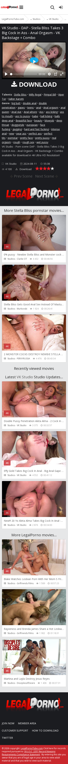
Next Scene (45, 176)
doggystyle (17, 125)
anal (38, 107)
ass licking (52, 112)
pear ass (21, 133)
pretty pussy (42, 138)
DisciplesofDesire (26, 683)
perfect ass (35, 133)
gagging (17, 129)
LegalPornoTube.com (10, 7)
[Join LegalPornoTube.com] (60, 7)
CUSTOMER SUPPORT (15, 730)
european (32, 125)
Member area (27, 723)
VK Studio (11, 163)
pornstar (13, 138)
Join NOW (8, 723)
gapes (21, 107)
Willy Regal (35, 94)
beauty (38, 120)
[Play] (6, 74)
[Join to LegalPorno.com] (34, 202)
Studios (11, 258)
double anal (29, 103)
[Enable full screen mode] (62, 74)
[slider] (23, 74)
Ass (41, 112)
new (11, 133)
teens (30, 107)
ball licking (46, 116)
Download (25, 169)
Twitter (7, 737)
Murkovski (22, 308)
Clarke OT (22, 258)
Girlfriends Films (25, 583)
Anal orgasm (50, 107)
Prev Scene (22, 176)
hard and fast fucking (36, 129)
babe (35, 116)
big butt (16, 103)
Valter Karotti (16, 99)
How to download (45, 730)
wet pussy (42, 142)
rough (16, 142)
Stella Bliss (20, 94)
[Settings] (49, 74)
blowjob (49, 120)
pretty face (26, 138)
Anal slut (16, 112)
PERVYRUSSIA (23, 358)
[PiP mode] (56, 74)
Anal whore (30, 112)
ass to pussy (22, 116)
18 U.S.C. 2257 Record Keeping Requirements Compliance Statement (28, 753)
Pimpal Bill (50, 94)
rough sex (28, 142)
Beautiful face (24, 120)
